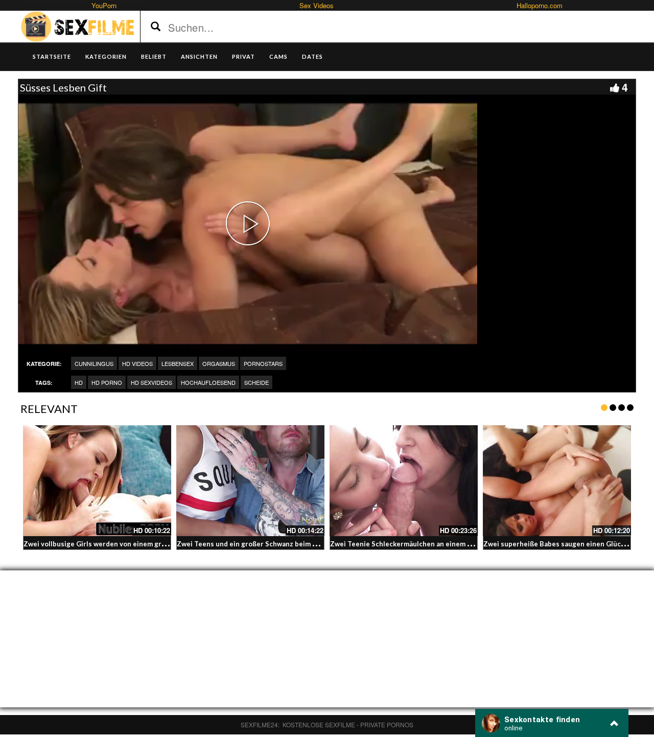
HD (79, 382)
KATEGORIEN (106, 56)
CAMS (278, 56)
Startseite (52, 56)
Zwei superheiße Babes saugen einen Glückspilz (561, 544)
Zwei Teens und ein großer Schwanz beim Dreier (255, 544)
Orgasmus (218, 363)
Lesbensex (177, 363)
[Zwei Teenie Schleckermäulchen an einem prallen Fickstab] (404, 481)
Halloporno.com (540, 5)
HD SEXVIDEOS (151, 382)
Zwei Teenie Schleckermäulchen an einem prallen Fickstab (424, 544)
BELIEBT (154, 56)
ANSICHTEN (199, 56)
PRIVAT (243, 56)
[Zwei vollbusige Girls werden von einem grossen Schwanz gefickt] (97, 481)
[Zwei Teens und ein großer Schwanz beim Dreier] (250, 481)
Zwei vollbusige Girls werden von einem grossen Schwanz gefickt (129, 544)
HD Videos (137, 363)
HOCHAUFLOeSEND (208, 382)
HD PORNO (106, 382)
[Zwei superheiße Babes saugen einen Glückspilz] (557, 481)
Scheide (256, 382)
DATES (312, 56)
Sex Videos (316, 5)
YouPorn (103, 5)
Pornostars (263, 363)
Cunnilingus (94, 363)
